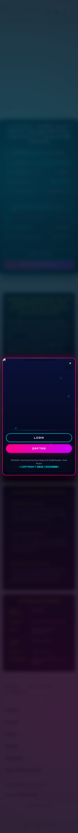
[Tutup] (70, 363)
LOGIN (39, 437)
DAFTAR (39, 448)
